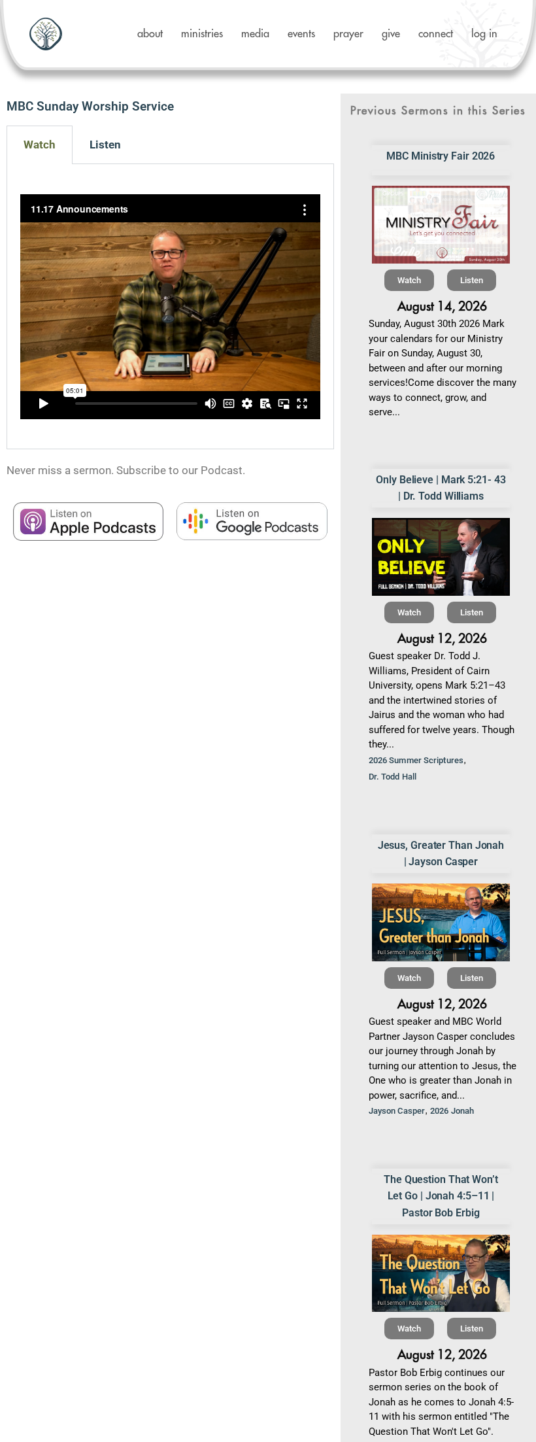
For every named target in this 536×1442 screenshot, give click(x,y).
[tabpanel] (170, 306)
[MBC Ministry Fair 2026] (441, 225)
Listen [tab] (105, 144)
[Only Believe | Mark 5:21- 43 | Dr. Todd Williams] (441, 557)
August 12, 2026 (442, 638)
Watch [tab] (40, 144)
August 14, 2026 (442, 306)
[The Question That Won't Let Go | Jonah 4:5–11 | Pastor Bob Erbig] (441, 1274)
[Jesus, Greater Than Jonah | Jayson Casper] (441, 922)
